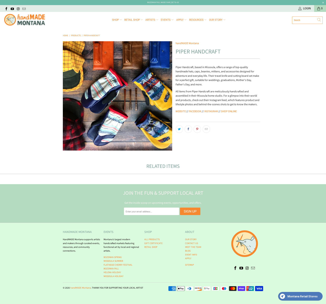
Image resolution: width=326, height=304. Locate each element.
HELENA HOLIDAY (112, 272)
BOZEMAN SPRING (113, 257)
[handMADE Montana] (24, 20)
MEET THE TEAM (193, 247)
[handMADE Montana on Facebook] (6, 8)
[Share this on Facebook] (188, 129)
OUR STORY (191, 239)
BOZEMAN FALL (111, 268)
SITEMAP (189, 265)
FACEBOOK (195, 111)
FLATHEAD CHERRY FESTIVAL (118, 265)
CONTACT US (191, 243)
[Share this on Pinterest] (197, 129)
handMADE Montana (187, 43)
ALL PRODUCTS (152, 239)
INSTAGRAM (211, 111)
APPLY (180, 19)
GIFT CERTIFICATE (153, 243)
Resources (196, 19)
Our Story (216, 19)
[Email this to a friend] (206, 129)
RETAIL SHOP (132, 19)
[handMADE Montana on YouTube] (12, 8)
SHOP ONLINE (229, 111)
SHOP (115, 19)
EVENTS (166, 19)
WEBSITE (181, 111)
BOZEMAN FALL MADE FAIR (158, 2)
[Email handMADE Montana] (24, 8)
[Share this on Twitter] (179, 129)
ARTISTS (150, 19)
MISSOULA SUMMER (113, 261)
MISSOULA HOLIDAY (113, 276)
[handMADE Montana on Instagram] (18, 8)
